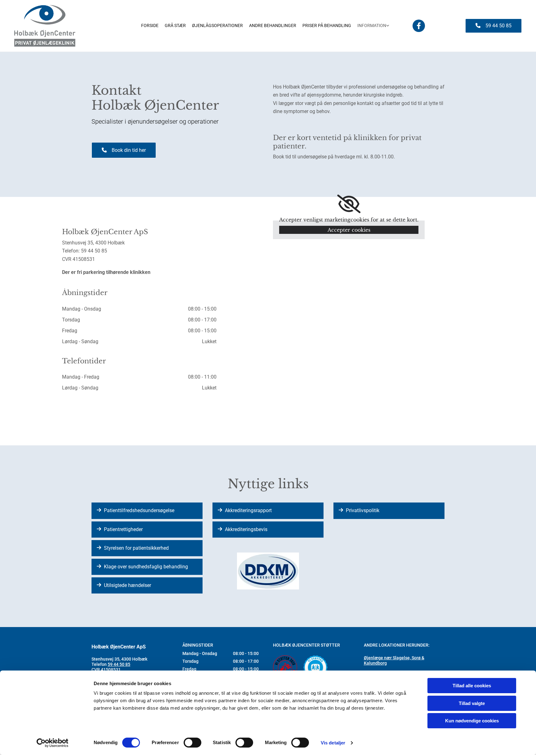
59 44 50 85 (119, 664)
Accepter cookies (349, 230)
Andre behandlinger (272, 25)
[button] (493, 26)
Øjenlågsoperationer (217, 25)
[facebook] (419, 26)
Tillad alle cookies (472, 685)
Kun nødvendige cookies (472, 720)
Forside (150, 25)
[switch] (192, 743)
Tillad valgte (472, 703)
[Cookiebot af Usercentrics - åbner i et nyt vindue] (52, 743)
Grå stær (175, 25)
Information (371, 25)
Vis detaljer (333, 742)
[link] (373, 25)
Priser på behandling (326, 25)
